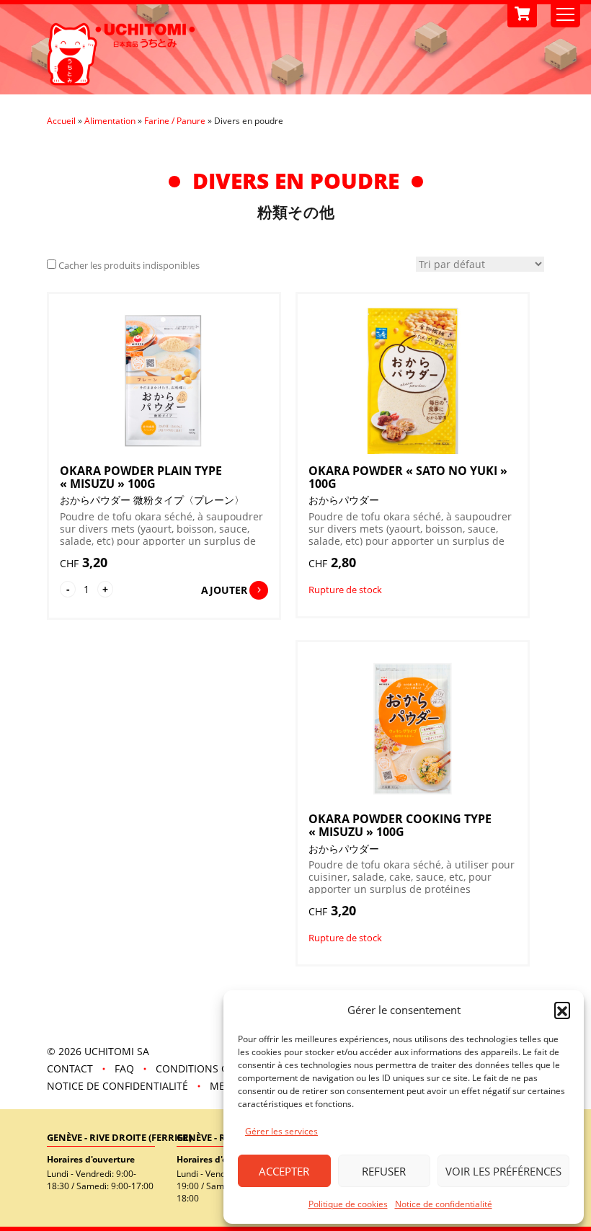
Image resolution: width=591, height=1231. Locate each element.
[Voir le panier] (522, 14)
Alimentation (109, 121)
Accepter (284, 1171)
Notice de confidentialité (443, 1204)
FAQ (124, 1068)
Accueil (61, 121)
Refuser (384, 1171)
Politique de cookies (348, 1204)
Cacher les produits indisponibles (129, 265)
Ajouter (224, 590)
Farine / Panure (174, 121)
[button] (562, 1010)
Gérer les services (281, 1131)
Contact (70, 1068)
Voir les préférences (503, 1171)
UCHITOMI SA (116, 1051)
